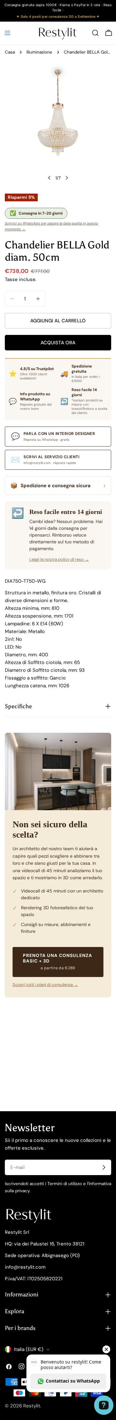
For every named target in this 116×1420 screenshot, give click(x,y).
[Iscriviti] (104, 1167)
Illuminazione (39, 52)
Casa (10, 52)
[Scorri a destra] (67, 178)
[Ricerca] (95, 32)
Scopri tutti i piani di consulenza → (45, 984)
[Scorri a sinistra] (49, 178)
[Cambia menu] (7, 32)
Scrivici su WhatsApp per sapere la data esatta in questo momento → (51, 226)
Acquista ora (58, 342)
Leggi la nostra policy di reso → (59, 559)
